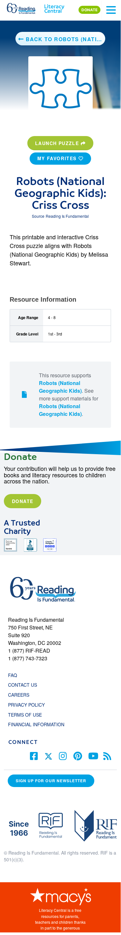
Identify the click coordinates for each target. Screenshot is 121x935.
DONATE (89, 9)
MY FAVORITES (58, 158)
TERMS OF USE (28, 714)
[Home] (25, 7)
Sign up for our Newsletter (51, 781)
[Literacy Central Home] (54, 7)
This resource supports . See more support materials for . (68, 394)
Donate (22, 501)
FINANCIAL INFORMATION (36, 724)
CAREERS (18, 695)
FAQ (12, 675)
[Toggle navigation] (111, 10)
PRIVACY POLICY (26, 704)
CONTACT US (24, 685)
